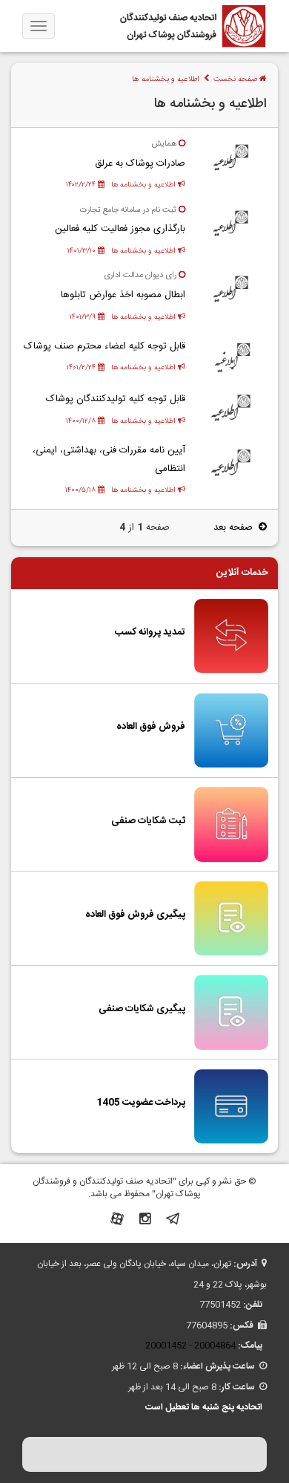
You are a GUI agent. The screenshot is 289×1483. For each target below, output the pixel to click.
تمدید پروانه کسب (150, 632)
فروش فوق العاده (150, 726)
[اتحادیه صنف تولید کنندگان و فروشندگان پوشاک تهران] (192, 26)
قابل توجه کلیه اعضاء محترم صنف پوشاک (104, 346)
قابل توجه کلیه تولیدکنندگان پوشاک (115, 399)
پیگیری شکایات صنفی (142, 1009)
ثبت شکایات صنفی (148, 821)
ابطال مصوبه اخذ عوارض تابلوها (123, 295)
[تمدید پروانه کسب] (231, 636)
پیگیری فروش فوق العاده (135, 914)
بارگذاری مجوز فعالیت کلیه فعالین (120, 229)
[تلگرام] (172, 1221)
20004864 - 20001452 (190, 1345)
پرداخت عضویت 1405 (140, 1102)
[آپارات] (117, 1221)
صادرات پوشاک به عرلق (140, 163)
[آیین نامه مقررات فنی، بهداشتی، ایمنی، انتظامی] (231, 463)
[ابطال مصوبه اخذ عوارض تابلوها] (231, 290)
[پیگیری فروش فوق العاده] (231, 918)
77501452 (220, 1304)
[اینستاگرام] (144, 1221)
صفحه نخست (236, 79)
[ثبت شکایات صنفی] (231, 825)
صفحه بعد (236, 527)
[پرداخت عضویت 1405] (231, 1107)
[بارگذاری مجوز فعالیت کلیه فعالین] (231, 224)
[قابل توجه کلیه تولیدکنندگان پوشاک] (231, 409)
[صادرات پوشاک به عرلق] (231, 159)
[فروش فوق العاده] (231, 730)
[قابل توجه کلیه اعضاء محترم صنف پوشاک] (231, 356)
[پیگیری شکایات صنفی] (231, 1013)
